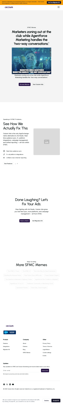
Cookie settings (47, 352)
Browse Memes (24, 84)
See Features (8, 163)
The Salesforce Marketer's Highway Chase (18, 279)
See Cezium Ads (38, 84)
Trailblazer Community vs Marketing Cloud (40, 283)
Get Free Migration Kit (54, 2)
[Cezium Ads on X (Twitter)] (7, 384)
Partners (25, 346)
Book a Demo (24, 221)
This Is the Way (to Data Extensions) (45, 271)
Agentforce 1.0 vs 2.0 (16, 283)
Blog (24, 349)
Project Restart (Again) (52, 275)
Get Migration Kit (37, 221)
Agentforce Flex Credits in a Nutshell (46, 279)
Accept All (56, 400)
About (24, 343)
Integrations (6, 346)
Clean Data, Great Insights (39, 287)
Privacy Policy (46, 343)
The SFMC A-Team (13, 271)
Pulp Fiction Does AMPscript (33, 275)
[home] (9, 7)
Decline (46, 400)
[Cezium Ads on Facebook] (4, 384)
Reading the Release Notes (12, 275)
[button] (58, 7)
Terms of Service (47, 346)
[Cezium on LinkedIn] (10, 384)
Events (44, 355)
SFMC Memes (26, 352)
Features (5, 343)
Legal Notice (46, 349)
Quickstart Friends (22, 287)
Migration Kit (6, 349)
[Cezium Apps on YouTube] (13, 384)
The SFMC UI (26, 271)
